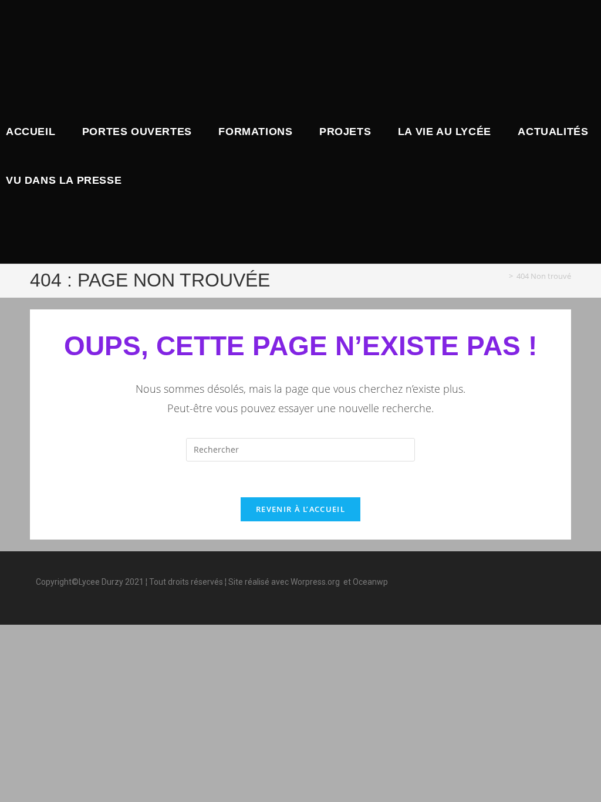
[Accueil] (502, 276)
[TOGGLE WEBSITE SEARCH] (137, 180)
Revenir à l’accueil (300, 509)
